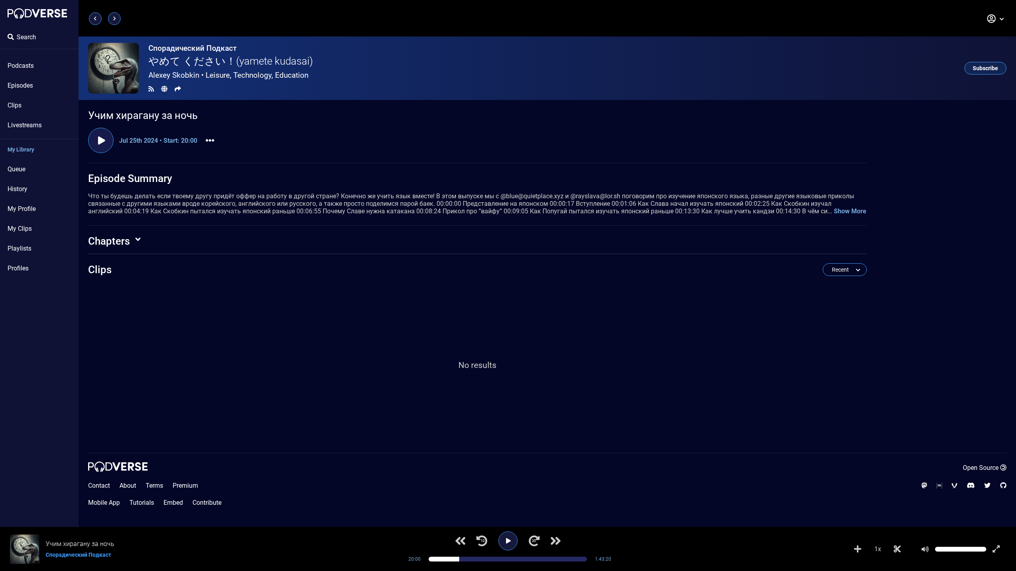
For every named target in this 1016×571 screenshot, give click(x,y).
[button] (995, 18)
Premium (185, 485)
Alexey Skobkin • (228, 75)
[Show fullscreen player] (996, 549)
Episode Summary (130, 178)
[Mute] (925, 549)
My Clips (20, 228)
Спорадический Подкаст (192, 48)
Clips (14, 105)
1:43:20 (603, 559)
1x (877, 549)
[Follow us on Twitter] (987, 485)
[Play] (508, 540)
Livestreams (25, 125)
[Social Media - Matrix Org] (939, 485)
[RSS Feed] (151, 89)
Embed (173, 502)
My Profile (22, 209)
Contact (99, 485)
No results (477, 365)
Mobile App (104, 502)
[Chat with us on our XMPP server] (954, 485)
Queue (16, 169)
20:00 (414, 559)
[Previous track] (460, 540)
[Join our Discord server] (971, 485)
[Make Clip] (897, 549)
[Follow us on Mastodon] (924, 485)
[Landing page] (37, 13)
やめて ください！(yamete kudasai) (230, 61)
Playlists (19, 248)
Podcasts (21, 65)
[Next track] (555, 540)
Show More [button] (850, 211)
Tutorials (141, 502)
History (17, 189)
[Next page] (114, 18)
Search (26, 37)
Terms (154, 485)
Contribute (206, 502)
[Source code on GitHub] (1003, 485)
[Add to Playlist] (858, 549)
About (127, 485)
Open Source (981, 467)
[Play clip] (101, 140)
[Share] (178, 89)
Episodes (20, 85)
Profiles (18, 268)
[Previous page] (95, 18)
